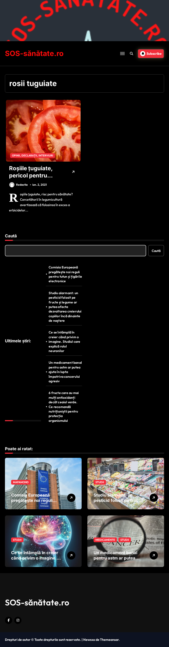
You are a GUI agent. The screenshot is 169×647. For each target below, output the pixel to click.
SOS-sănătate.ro (34, 53)
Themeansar (109, 640)
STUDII (99, 482)
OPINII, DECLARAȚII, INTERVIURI (32, 155)
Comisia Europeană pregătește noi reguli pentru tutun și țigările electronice (65, 274)
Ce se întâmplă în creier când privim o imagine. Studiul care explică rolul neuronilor (64, 341)
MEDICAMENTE (105, 539)
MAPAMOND (21, 482)
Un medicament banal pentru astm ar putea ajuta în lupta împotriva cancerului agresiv (65, 371)
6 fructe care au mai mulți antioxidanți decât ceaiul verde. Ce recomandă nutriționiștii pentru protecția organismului (64, 406)
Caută (11, 235)
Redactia (22, 185)
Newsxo (89, 640)
